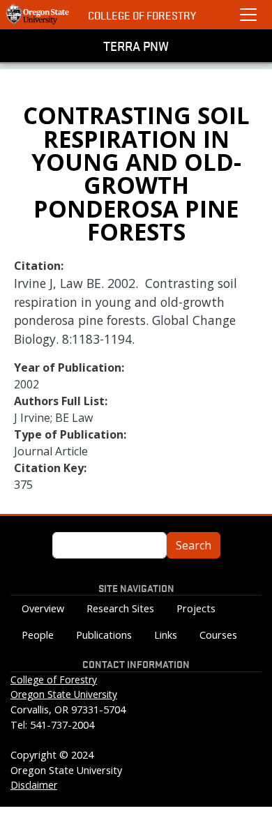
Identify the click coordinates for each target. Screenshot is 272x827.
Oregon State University (63, 694)
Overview (43, 608)
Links (165, 635)
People (38, 635)
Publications (104, 635)
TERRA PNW (136, 45)
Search (193, 545)
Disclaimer (33, 784)
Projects (196, 608)
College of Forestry (142, 15)
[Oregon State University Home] (38, 14)
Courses (218, 635)
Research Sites (120, 608)
